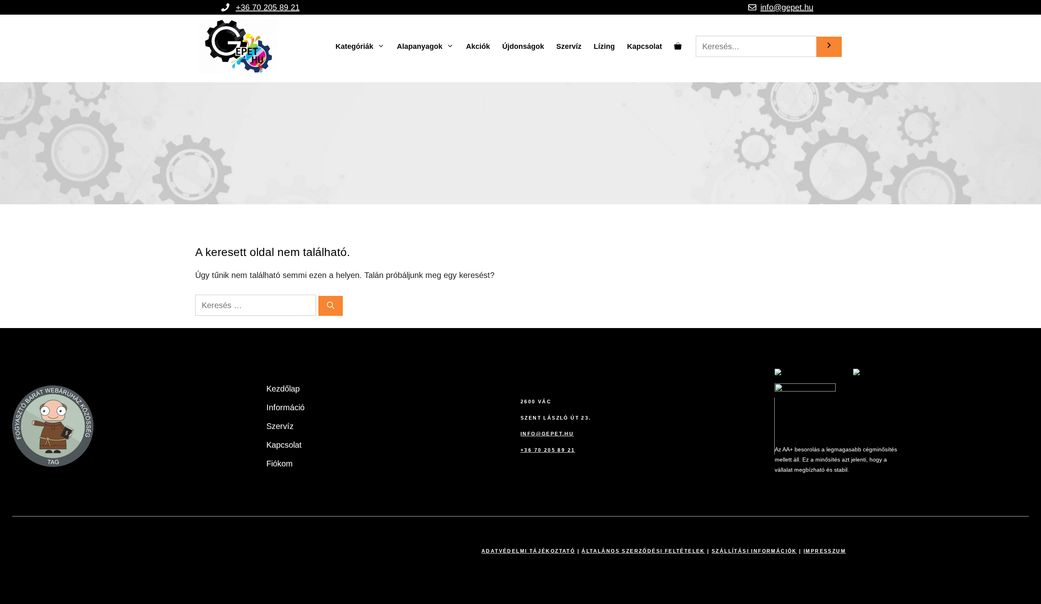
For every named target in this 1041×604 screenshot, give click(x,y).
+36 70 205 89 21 (268, 7)
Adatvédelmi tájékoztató (528, 551)
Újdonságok (523, 46)
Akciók (478, 46)
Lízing (604, 46)
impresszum (825, 551)
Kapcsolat (644, 46)
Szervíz (568, 46)
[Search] (829, 47)
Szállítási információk (754, 551)
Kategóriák (354, 46)
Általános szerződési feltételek (643, 551)
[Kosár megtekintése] (678, 46)
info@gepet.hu (786, 7)
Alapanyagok (419, 46)
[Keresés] (330, 306)
